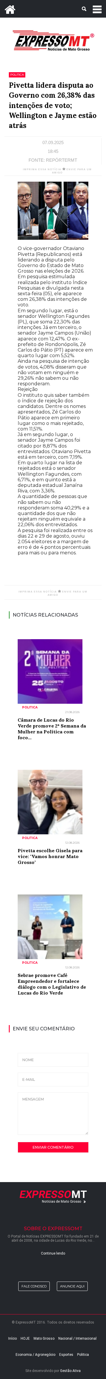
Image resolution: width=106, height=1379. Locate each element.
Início (12, 1338)
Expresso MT (53, 40)
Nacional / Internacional (77, 1338)
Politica (83, 1355)
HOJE (25, 1338)
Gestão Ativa (70, 1371)
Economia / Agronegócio (35, 1355)
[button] (53, 9)
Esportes (66, 1355)
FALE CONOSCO (34, 1286)
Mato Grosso (44, 1338)
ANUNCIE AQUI (72, 1286)
